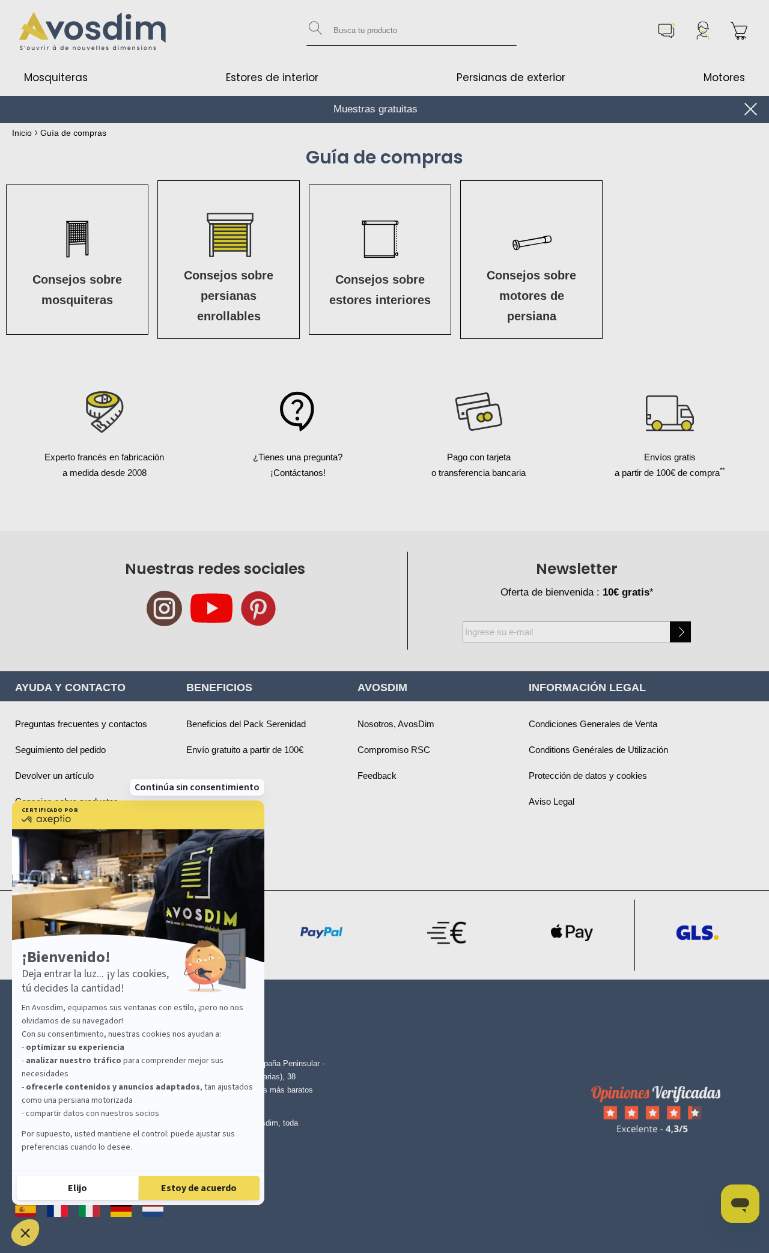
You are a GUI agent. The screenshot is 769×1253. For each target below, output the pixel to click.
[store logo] (93, 30)
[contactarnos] (667, 31)
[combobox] (411, 31)
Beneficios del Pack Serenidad (246, 724)
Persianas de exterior (511, 77)
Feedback (377, 775)
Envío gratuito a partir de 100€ (244, 750)
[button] (25, 1232)
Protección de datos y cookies (588, 775)
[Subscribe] (680, 631)
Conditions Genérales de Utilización (598, 750)
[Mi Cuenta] (703, 31)
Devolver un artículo (54, 775)
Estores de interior (272, 77)
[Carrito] (739, 31)
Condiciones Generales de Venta (593, 724)
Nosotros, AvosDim (395, 724)
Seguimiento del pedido (60, 750)
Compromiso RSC (393, 750)
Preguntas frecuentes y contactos (81, 724)
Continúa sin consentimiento (197, 787)
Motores (724, 77)
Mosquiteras (56, 77)
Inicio (22, 133)
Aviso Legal (551, 801)
